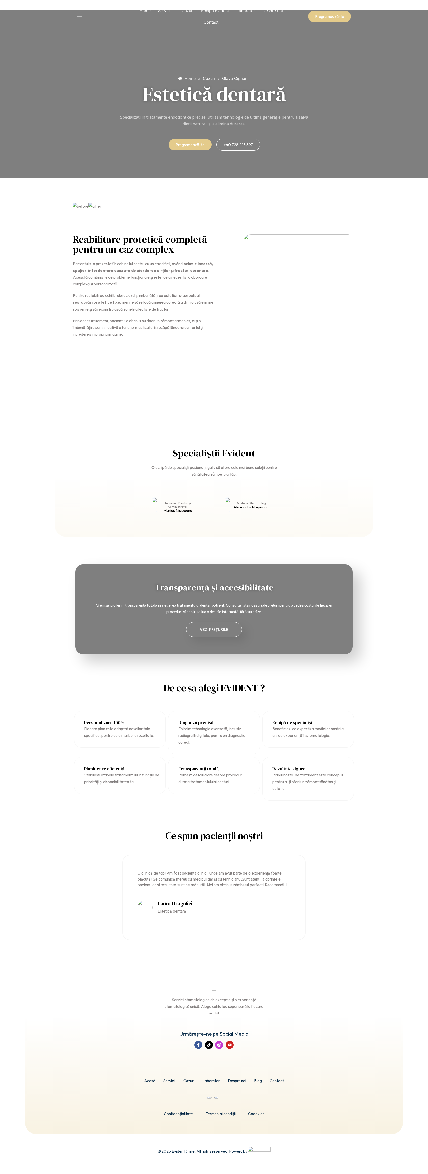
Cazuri (188, 10)
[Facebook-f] (198, 1045)
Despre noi (273, 10)
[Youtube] (230, 1045)
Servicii (165, 10)
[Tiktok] (209, 1045)
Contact (211, 22)
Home (145, 10)
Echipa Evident (215, 10)
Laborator (246, 10)
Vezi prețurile (214, 629)
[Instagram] (219, 1045)
